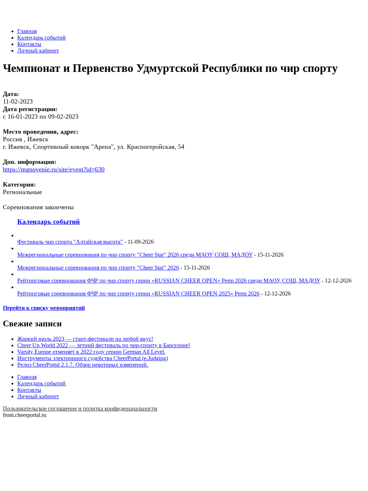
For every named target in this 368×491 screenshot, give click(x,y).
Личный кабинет (38, 50)
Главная (27, 31)
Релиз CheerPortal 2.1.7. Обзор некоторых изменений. (82, 365)
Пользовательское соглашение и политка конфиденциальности (80, 408)
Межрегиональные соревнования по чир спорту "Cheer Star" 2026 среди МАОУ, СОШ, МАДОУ (135, 255)
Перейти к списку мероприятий (44, 308)
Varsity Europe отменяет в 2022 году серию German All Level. (91, 352)
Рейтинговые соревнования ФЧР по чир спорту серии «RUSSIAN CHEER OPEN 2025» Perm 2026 (138, 293)
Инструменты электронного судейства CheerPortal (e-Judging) (92, 358)
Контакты (29, 44)
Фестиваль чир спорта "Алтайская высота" (70, 242)
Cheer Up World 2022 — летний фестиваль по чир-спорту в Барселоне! (103, 345)
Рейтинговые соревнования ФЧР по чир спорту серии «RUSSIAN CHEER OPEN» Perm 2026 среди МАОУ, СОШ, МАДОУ (168, 280)
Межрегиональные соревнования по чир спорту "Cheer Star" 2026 (98, 268)
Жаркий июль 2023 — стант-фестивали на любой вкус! (85, 339)
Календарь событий (41, 38)
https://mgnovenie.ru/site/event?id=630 (54, 169)
